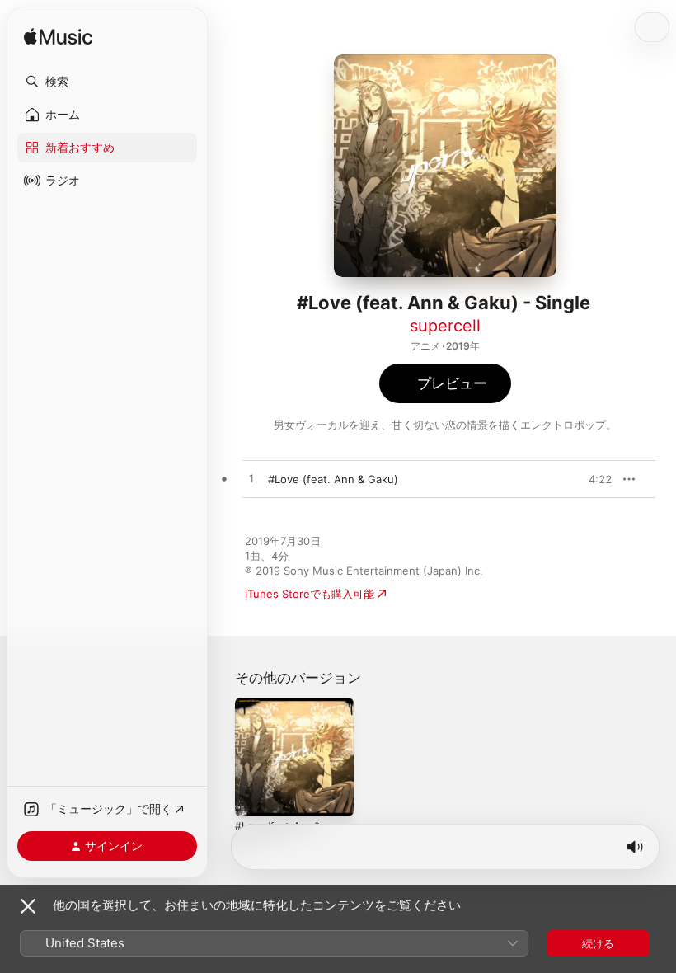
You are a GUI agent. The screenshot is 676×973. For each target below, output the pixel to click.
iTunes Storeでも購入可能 (309, 593)
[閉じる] (28, 906)
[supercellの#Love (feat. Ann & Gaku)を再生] (251, 479)
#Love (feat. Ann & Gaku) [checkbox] (333, 479)
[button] (107, 82)
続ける (598, 943)
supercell (445, 326)
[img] (58, 37)
